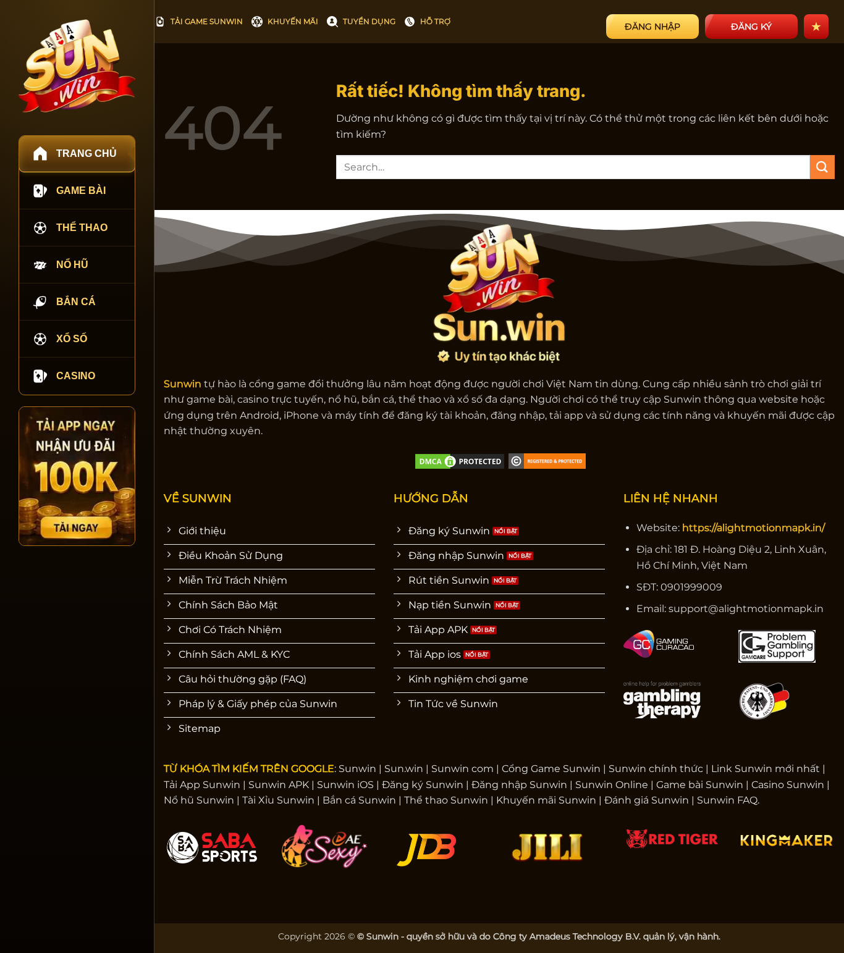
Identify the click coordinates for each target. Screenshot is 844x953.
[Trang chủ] (77, 65)
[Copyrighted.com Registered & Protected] (547, 460)
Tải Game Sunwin (207, 21)
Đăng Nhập (652, 26)
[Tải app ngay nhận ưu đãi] (77, 476)
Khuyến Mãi (293, 21)
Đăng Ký (751, 26)
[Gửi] (822, 167)
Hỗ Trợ (435, 21)
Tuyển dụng (369, 21)
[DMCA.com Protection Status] (459, 460)
